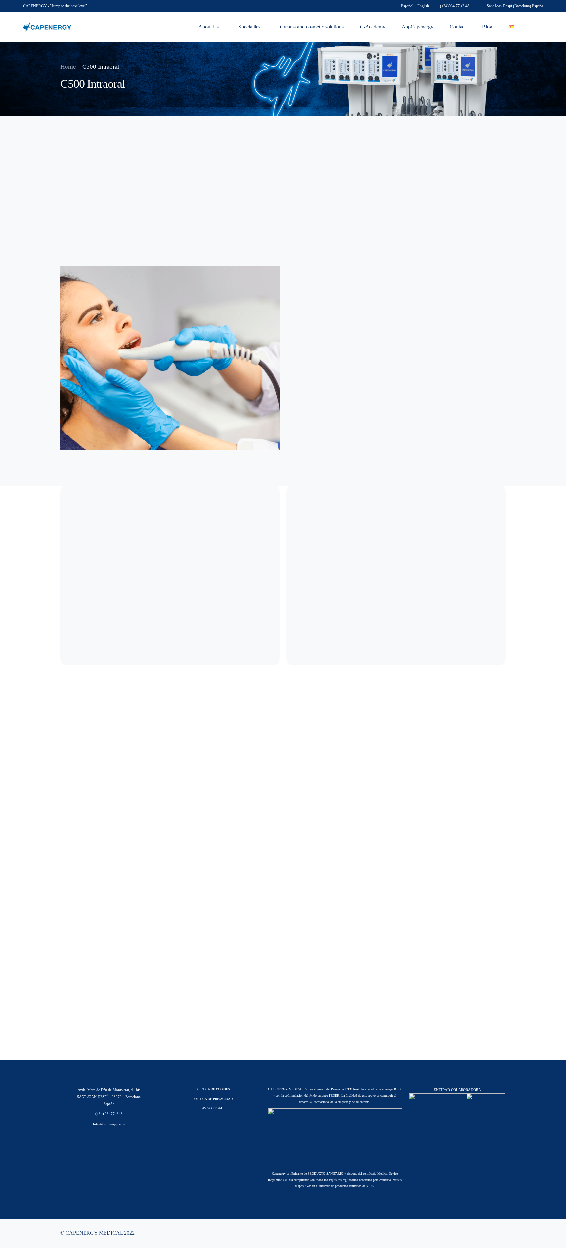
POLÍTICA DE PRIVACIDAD (212, 1099)
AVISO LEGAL (212, 1108)
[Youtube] (479, 1233)
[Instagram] (490, 1233)
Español (407, 6)
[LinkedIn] (500, 1233)
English (423, 6)
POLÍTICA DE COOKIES (212, 1089)
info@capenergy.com (108, 1124)
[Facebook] (469, 1233)
